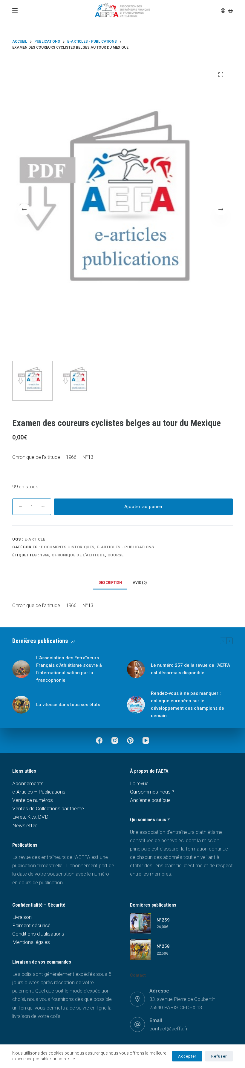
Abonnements (28, 783)
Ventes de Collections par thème (48, 808)
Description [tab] (110, 583)
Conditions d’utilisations (38, 934)
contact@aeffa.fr (168, 1029)
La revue (139, 783)
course (116, 555)
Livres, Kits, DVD (30, 817)
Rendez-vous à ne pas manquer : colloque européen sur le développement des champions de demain (187, 704)
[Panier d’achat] (230, 10)
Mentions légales (31, 942)
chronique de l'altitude (78, 555)
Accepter (187, 1056)
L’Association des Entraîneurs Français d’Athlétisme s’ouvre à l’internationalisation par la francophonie (69, 669)
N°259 (163, 920)
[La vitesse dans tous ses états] (21, 705)
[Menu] (15, 10)
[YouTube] (146, 740)
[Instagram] (114, 740)
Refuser (219, 1056)
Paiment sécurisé (31, 925)
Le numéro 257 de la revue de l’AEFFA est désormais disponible (190, 669)
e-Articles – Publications (38, 792)
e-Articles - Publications (125, 547)
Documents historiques (67, 547)
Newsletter (24, 825)
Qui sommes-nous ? (152, 792)
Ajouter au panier (143, 506)
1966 (44, 555)
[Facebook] (99, 740)
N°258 (163, 946)
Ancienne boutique (150, 800)
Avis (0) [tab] (140, 583)
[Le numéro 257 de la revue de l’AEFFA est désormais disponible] (136, 669)
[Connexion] (223, 10)
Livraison (22, 917)
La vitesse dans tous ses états (68, 704)
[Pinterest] (130, 740)
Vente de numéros (32, 800)
